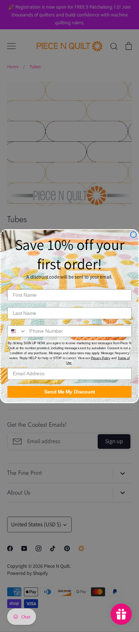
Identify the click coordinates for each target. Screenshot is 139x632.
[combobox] (17, 330)
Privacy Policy (100, 358)
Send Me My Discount (69, 391)
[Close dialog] (133, 234)
